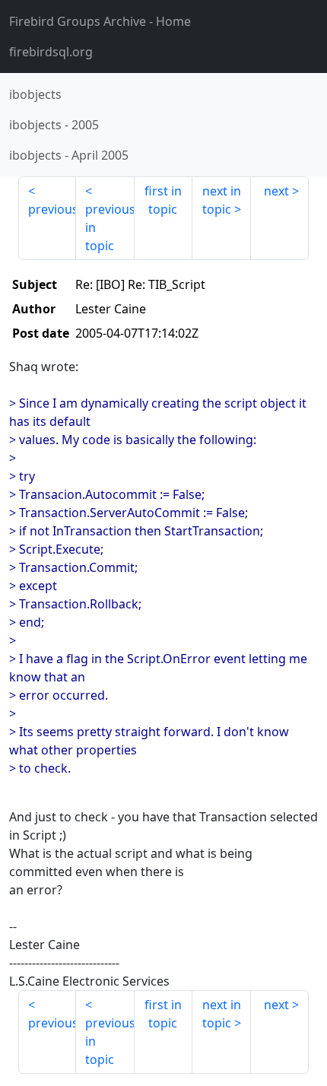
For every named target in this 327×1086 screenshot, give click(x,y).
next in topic (221, 200)
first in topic (163, 200)
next (276, 191)
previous (52, 209)
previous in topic (109, 227)
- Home (100, 21)
